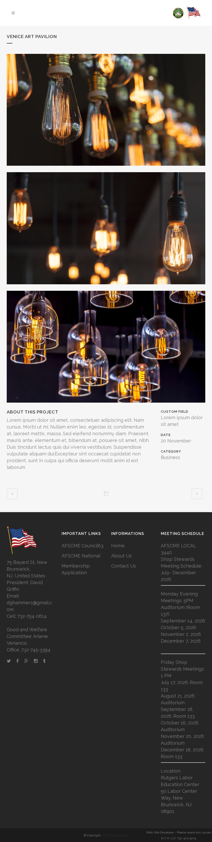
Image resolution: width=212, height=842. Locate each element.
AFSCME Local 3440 (115, 835)
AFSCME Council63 (82, 545)
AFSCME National (81, 555)
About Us (121, 555)
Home (118, 545)
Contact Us (123, 566)
